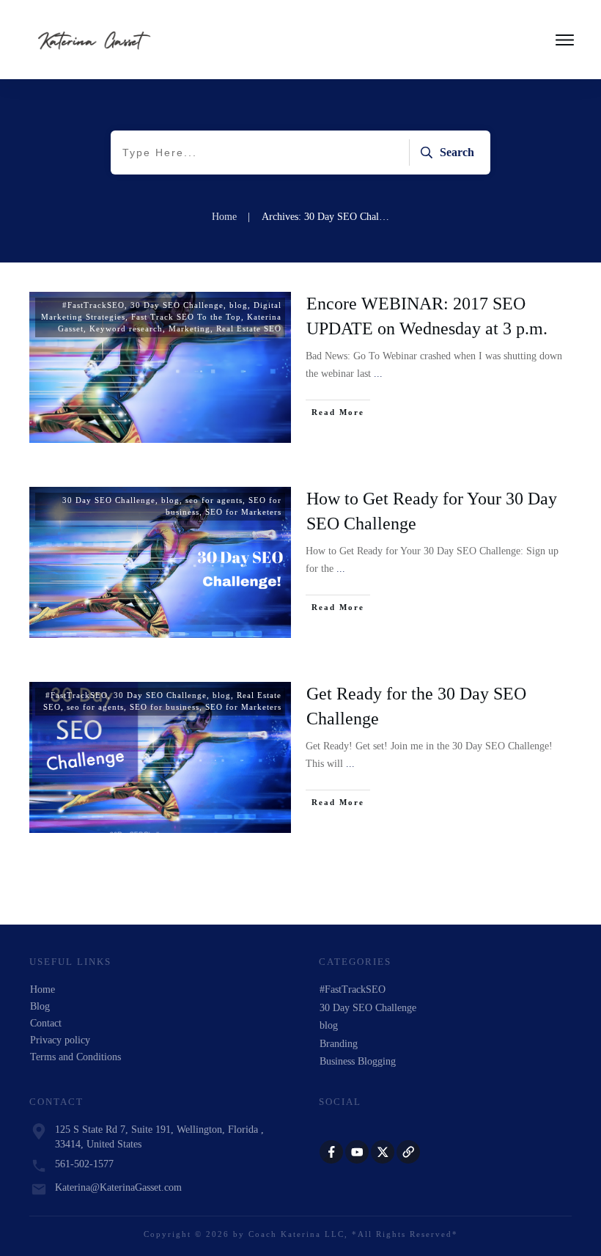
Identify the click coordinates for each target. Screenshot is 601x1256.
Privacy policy (60, 1040)
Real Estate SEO (248, 328)
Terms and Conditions (75, 1056)
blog (238, 305)
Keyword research (126, 328)
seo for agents (214, 500)
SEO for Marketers (243, 511)
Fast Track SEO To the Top (186, 316)
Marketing (189, 328)
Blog (40, 1006)
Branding (339, 1043)
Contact (46, 1023)
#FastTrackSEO (93, 305)
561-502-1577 (84, 1163)
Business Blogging (358, 1061)
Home (42, 989)
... (378, 373)
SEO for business (164, 706)
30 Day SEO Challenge (177, 305)
